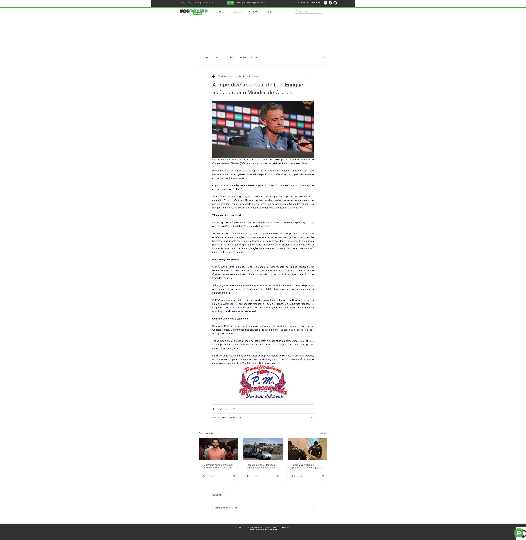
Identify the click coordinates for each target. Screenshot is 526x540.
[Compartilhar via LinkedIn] (227, 409)
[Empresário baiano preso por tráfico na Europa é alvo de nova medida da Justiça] (218, 449)
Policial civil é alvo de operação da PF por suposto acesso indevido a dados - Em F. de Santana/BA (307, 466)
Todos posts (204, 57)
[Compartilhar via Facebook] (213, 409)
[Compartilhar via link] (233, 409)
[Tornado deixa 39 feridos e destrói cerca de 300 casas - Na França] (263, 449)
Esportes (218, 57)
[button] (324, 57)
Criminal (242, 57)
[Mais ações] (312, 76)
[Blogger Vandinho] (335, 3)
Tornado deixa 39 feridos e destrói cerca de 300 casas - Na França (262, 466)
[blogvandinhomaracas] (325, 3)
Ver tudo (323, 433)
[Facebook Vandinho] (330, 3)
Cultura (254, 57)
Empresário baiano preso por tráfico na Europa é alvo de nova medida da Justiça (217, 466)
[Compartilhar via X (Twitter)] (220, 409)
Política (231, 57)
